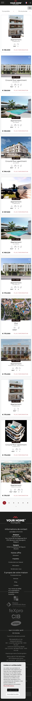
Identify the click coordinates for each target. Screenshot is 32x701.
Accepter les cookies (12, 690)
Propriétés (16, 559)
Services (15, 578)
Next (29, 27)
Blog (15, 582)
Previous (2, 27)
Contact (16, 585)
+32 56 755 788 (16, 536)
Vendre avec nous (16, 569)
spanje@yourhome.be (16, 531)
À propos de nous (15, 575)
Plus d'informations (8, 686)
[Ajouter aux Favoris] (29, 16)
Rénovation (15, 565)
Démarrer (16, 555)
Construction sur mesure (15, 562)
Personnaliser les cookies (13, 694)
